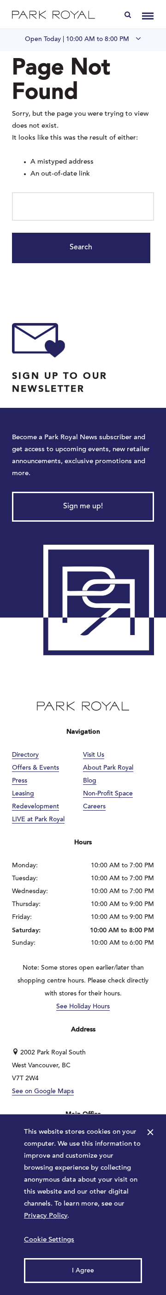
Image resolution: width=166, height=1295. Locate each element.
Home (53, 14)
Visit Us (93, 755)
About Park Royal (108, 768)
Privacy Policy (45, 1216)
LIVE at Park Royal (38, 820)
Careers (94, 807)
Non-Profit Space (108, 794)
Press (19, 781)
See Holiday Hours (83, 1007)
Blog (89, 781)
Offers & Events (35, 768)
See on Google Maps (43, 1092)
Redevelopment (35, 807)
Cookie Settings (49, 1239)
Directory (25, 755)
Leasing (23, 794)
